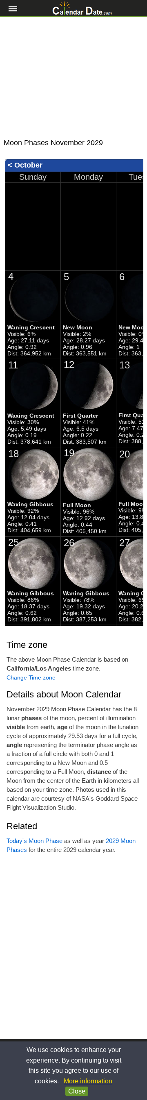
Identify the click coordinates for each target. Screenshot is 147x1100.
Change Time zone (31, 677)
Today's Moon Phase (34, 840)
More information (88, 1081)
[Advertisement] (73, 78)
